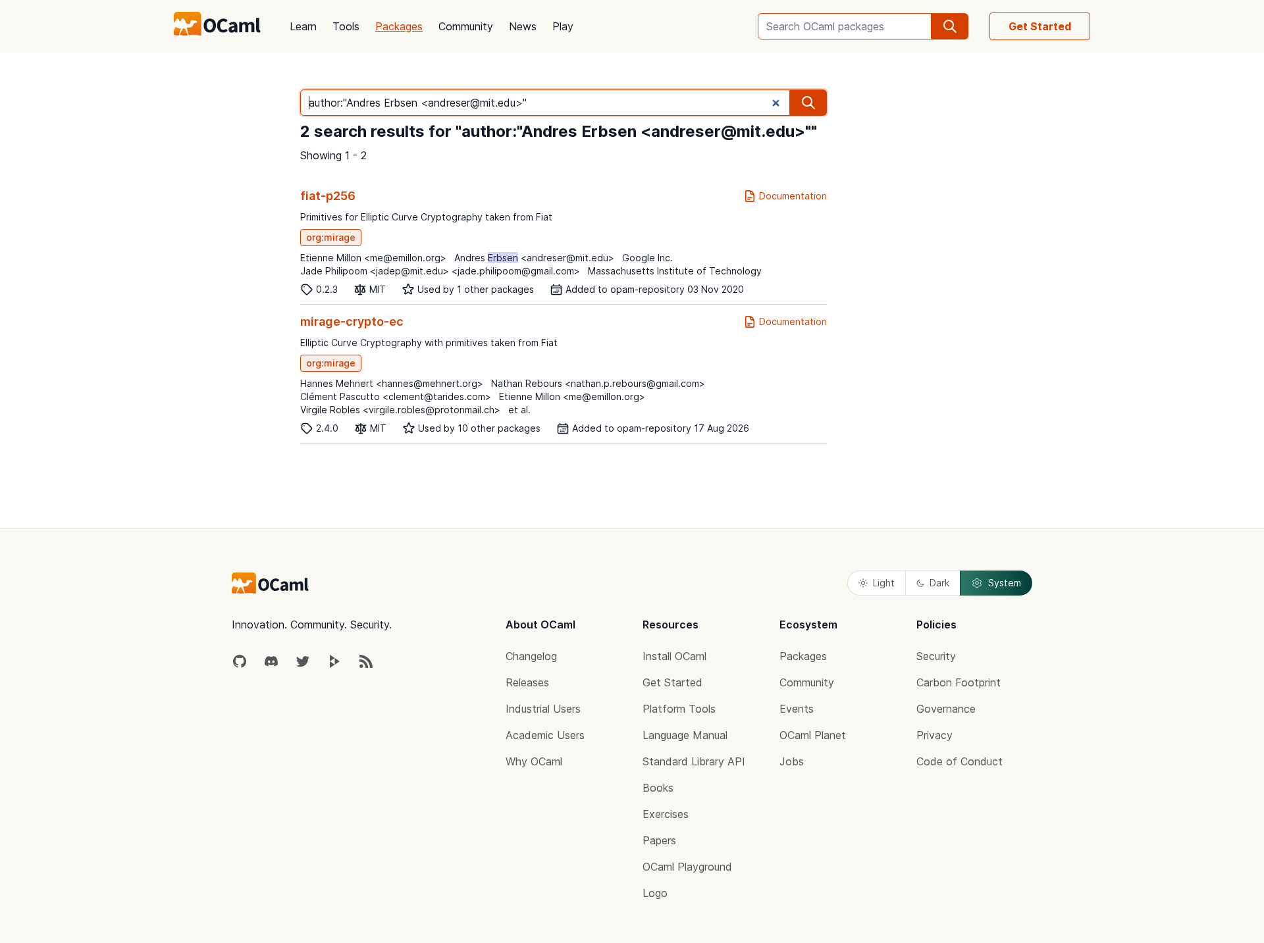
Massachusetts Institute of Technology (675, 270)
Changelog (531, 656)
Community (465, 26)
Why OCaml (534, 761)
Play (562, 26)
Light (884, 582)
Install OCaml (674, 656)
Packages (399, 26)
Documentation (793, 195)
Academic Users (545, 735)
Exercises (666, 814)
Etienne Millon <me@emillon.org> (373, 257)
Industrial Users (543, 708)
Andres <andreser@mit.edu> (534, 257)
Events (796, 708)
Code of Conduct (959, 761)
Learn (303, 26)
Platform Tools (679, 708)
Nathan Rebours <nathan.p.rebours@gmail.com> (598, 383)
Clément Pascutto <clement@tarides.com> (395, 396)
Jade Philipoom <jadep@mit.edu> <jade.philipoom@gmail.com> (440, 270)
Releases (527, 682)
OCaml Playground (687, 866)
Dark (939, 582)
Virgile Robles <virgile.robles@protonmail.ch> (400, 409)
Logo (655, 893)
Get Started (1040, 26)
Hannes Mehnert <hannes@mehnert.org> (391, 383)
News (523, 26)
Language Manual (685, 735)
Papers (659, 840)
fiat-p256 (328, 196)
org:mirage (331, 237)
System (1004, 582)
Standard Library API (694, 761)
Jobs (791, 761)
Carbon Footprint (958, 682)
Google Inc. (647, 257)
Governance (946, 708)
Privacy (934, 735)
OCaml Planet (812, 735)
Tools (345, 26)
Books (658, 787)
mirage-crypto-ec (352, 321)
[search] (950, 26)
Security (936, 656)
